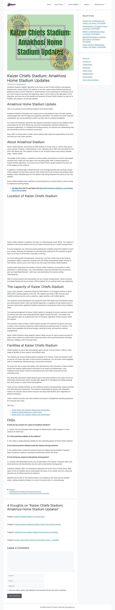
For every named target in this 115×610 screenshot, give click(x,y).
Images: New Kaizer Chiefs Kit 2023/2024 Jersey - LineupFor (37, 540)
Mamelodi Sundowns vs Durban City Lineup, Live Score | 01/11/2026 (94, 39)
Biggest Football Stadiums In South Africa (27, 412)
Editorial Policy (88, 74)
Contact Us (87, 61)
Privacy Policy (88, 77)
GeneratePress (70, 607)
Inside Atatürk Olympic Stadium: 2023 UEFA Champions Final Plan (29, 493)
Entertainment (99, 4)
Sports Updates (74, 4)
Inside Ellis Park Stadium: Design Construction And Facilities (36, 532)
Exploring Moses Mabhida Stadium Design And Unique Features (38, 524)
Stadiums (12, 489)
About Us (86, 58)
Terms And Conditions (91, 80)
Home (49, 4)
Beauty (86, 4)
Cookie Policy (87, 65)
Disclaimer (86, 68)
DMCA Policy (87, 71)
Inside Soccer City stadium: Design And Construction (31, 410)
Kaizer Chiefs (12, 291)
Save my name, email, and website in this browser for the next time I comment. (37, 590)
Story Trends (59, 4)
